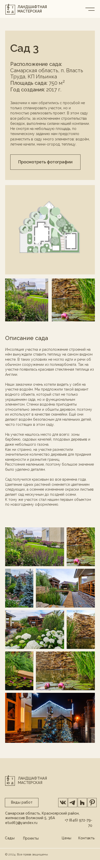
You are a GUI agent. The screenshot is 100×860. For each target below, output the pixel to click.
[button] (45, 162)
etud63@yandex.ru (21, 823)
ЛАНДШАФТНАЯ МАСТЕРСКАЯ (32, 9)
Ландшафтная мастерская (32, 780)
